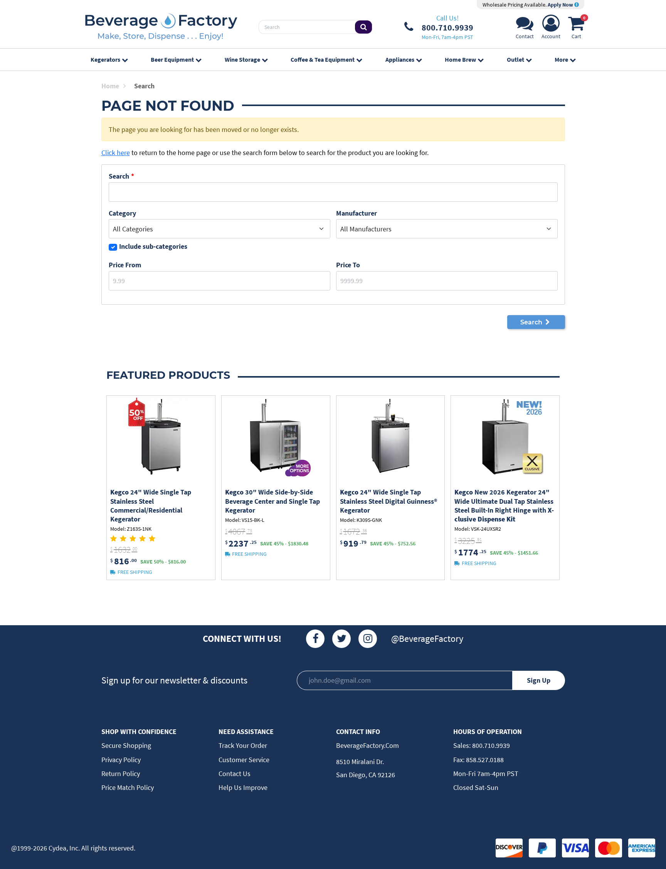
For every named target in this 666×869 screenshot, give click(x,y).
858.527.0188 (484, 759)
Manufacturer (356, 213)
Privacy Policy (121, 759)
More (561, 59)
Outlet (515, 59)
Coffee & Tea (323, 59)
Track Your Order (243, 745)
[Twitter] (341, 638)
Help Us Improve (243, 787)
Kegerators (105, 59)
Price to (348, 264)
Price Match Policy (127, 787)
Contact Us (235, 773)
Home (110, 85)
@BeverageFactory (427, 639)
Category (122, 213)
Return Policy (120, 773)
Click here (115, 152)
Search (119, 176)
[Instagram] (367, 638)
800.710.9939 (490, 745)
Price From (125, 264)
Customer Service (244, 759)
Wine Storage (242, 59)
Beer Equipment (172, 59)
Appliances (399, 59)
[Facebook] (315, 638)
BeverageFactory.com (367, 745)
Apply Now (561, 4)
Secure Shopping (126, 745)
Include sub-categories (153, 246)
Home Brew (460, 59)
